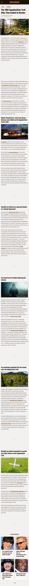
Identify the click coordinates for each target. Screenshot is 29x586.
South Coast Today (14, 212)
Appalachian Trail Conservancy (10, 85)
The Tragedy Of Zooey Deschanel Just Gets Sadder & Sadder (7, 553)
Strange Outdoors (13, 152)
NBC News (19, 482)
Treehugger (21, 41)
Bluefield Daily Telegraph (17, 330)
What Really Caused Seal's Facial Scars (21, 574)
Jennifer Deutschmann (7, 15)
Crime (2, 6)
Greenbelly (4, 142)
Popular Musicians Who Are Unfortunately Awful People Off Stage (21, 554)
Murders (8, 6)
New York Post (7, 101)
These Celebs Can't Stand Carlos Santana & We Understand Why (7, 576)
